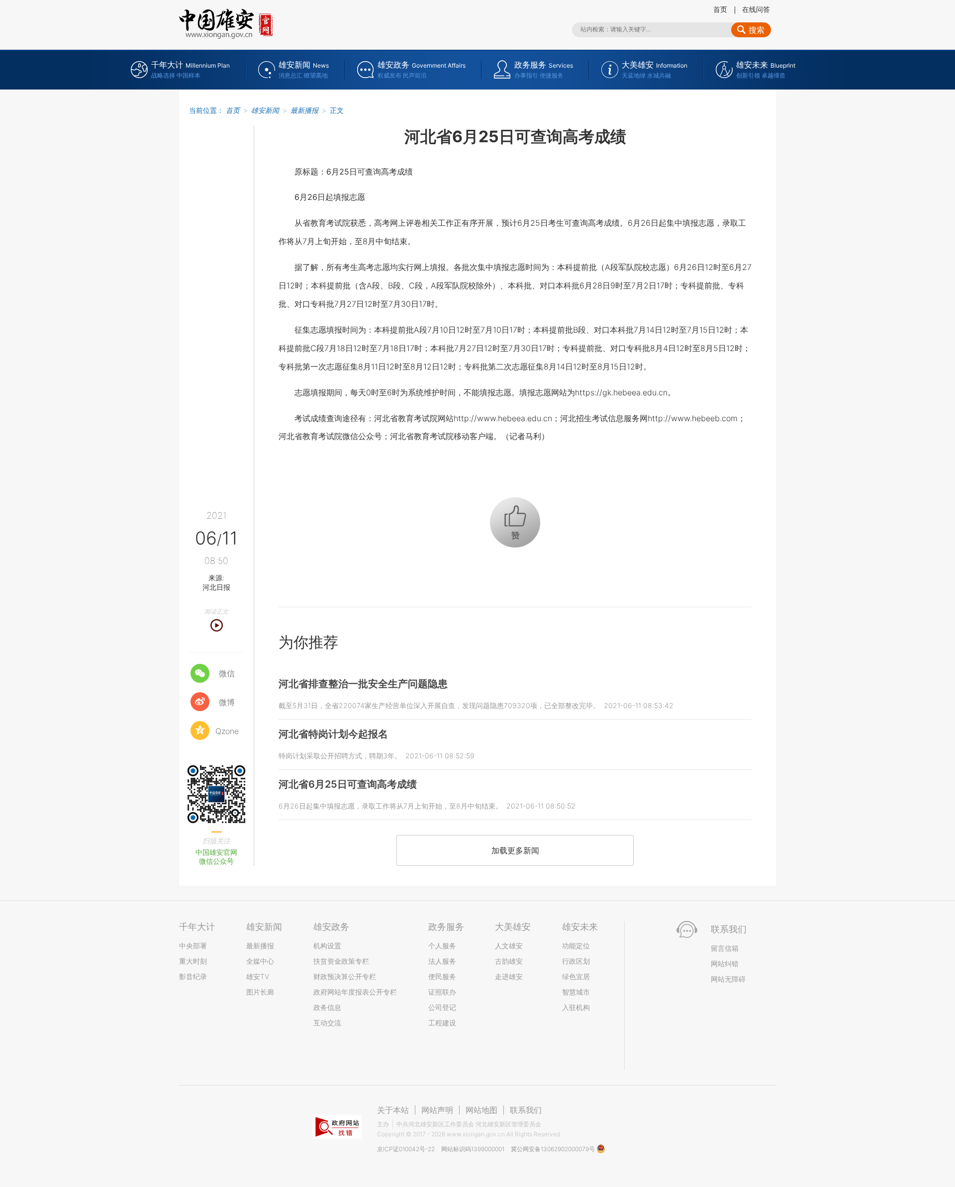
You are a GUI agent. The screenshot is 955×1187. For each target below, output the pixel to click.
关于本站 (393, 1110)
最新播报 (304, 110)
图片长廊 (260, 992)
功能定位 (576, 945)
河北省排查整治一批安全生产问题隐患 (363, 684)
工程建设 (442, 1022)
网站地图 (481, 1110)
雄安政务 (331, 926)
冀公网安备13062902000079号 (553, 1149)
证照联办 (442, 992)
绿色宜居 (576, 976)
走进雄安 (509, 976)
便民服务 (442, 976)
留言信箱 (725, 948)
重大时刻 (193, 961)
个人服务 (442, 945)
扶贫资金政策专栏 (341, 961)
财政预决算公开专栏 (344, 976)
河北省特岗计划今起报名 (333, 734)
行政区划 (576, 961)
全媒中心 (260, 961)
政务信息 (327, 1007)
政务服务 (446, 926)
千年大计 (197, 926)
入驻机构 (576, 1007)
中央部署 (193, 945)
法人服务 (442, 961)
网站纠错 (725, 963)
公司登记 (442, 1007)
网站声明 (437, 1110)
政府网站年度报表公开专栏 (355, 992)
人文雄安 (509, 945)
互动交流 (327, 1022)
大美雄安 (513, 926)
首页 (720, 9)
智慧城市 (576, 992)
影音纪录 (193, 976)
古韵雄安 (509, 961)
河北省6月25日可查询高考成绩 (348, 784)
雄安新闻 (265, 110)
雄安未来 (580, 926)
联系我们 (526, 1110)
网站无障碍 (728, 979)
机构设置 (327, 945)
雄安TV (257, 976)
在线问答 (756, 9)
